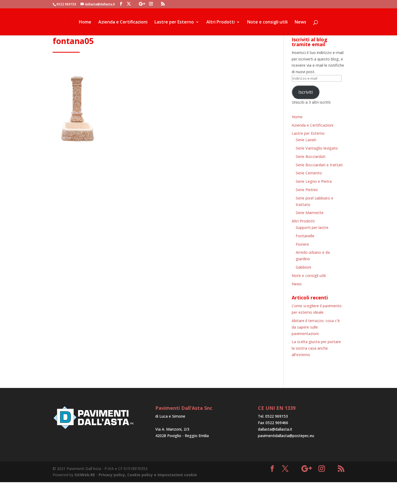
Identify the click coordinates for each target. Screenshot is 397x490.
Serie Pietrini (307, 189)
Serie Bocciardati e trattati (319, 164)
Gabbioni (303, 267)
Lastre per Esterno (174, 22)
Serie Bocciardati (310, 156)
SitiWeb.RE (85, 474)
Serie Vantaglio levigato (317, 148)
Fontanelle (305, 235)
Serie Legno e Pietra (314, 181)
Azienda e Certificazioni (122, 22)
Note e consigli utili (267, 22)
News (300, 22)
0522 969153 (66, 4)
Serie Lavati (306, 139)
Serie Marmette (310, 212)
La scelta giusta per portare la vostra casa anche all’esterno (316, 348)
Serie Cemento (309, 172)
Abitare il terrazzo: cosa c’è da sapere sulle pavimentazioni (316, 327)
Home (85, 22)
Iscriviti (305, 92)
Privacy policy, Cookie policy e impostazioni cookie (148, 474)
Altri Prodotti (220, 22)
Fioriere (302, 244)
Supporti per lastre (312, 227)
